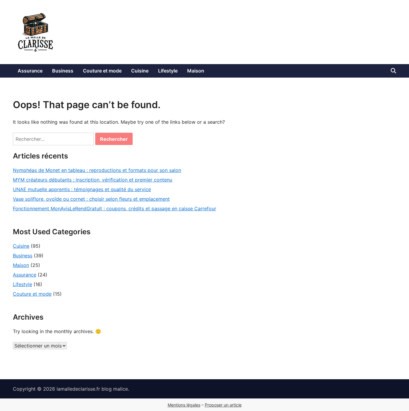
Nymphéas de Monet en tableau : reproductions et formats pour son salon (97, 170)
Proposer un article (223, 404)
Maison (195, 71)
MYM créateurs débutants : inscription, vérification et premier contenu (92, 180)
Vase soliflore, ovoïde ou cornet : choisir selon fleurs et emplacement (91, 199)
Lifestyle (168, 71)
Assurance (30, 71)
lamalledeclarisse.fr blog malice (92, 389)
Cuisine (140, 71)
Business (62, 71)
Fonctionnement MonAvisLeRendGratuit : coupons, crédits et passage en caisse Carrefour (114, 208)
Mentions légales (184, 404)
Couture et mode (102, 71)
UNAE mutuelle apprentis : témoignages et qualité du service (82, 189)
